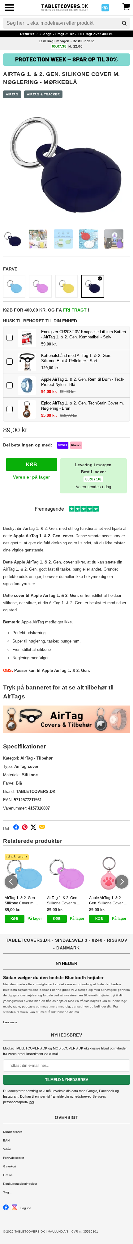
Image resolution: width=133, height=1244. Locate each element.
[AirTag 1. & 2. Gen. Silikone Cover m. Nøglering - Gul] (66, 286)
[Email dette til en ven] (42, 828)
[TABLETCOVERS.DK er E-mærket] (105, 9)
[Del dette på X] (33, 828)
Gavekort (9, 1166)
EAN (6, 1140)
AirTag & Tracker (43, 94)
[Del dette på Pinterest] (25, 828)
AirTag (12, 94)
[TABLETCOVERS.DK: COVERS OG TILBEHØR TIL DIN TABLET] (64, 7)
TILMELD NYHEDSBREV (66, 1080)
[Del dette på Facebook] (16, 828)
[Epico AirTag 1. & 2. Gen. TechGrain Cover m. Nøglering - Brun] (27, 409)
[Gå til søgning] (124, 23)
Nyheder (67, 963)
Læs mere (10, 1022)
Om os (7, 1175)
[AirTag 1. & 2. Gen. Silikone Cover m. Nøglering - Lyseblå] (14, 286)
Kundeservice (13, 1131)
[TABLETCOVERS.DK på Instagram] (14, 1209)
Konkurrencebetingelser (20, 1183)
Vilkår (7, 1149)
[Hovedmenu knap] (9, 8)
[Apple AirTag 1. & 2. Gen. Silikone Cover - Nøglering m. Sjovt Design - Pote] (108, 874)
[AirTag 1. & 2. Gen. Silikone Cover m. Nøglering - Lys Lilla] (40, 286)
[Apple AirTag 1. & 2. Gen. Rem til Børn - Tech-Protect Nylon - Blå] (27, 385)
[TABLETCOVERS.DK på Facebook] (6, 1209)
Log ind (25, 1208)
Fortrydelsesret (13, 1157)
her (31, 1102)
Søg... (7, 1192)
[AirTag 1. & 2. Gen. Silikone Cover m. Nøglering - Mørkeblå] (92, 286)
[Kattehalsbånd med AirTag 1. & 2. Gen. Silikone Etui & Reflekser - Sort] (27, 362)
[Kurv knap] (126, 6)
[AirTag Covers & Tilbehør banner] (66, 719)
